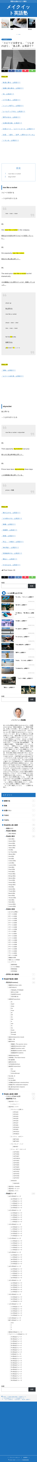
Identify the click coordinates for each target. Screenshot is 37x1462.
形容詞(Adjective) (14, 1055)
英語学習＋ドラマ (13, 1106)
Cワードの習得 (13, 918)
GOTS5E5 (16, 1165)
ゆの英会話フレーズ (16, 1299)
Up (12, 1028)
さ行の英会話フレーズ (15, 1224)
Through (13, 1034)
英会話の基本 (20, 836)
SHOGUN (14, 1180)
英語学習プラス (20, 1098)
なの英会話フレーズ (16, 1255)
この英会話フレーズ (16, 1221)
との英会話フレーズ (16, 1249)
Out (12, 1019)
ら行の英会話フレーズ (15, 1304)
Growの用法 (12, 882)
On (12, 1017)
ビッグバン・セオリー (17, 1136)
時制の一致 (12, 1039)
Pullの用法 (12, 871)
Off (12, 1015)
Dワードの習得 (13, 920)
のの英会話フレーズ (16, 1263)
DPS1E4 (15, 1116)
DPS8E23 (16, 1134)
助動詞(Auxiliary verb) (15, 985)
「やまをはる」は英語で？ (11, 565)
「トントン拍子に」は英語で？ (12, 105)
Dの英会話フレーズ (16, 1343)
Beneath (13, 1032)
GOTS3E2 (16, 1152)
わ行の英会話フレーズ (15, 1318)
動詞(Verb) (12, 1041)
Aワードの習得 (13, 914)
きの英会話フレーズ (16, 1215)
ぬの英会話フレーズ (16, 1259)
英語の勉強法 (12, 833)
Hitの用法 (11, 887)
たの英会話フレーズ (16, 1241)
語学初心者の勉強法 (20, 974)
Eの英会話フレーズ (16, 1345)
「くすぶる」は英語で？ (10, 140)
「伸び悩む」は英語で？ (10, 547)
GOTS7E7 (16, 1178)
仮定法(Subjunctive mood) (16, 1037)
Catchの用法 (12, 906)
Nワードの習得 (13, 942)
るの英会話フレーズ (16, 1311)
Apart (12, 1004)
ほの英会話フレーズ (16, 1277)
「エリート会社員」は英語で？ (12, 376)
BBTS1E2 (16, 1139)
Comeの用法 (12, 860)
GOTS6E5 (16, 1167)
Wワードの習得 (13, 955)
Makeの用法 (12, 845)
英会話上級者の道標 (19, 1094)
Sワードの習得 (13, 951)
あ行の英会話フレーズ (15, 1196)
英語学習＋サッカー (14, 1188)
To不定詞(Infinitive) (14, 1064)
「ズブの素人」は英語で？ (11, 100)
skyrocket (12, 177)
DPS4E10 (16, 1127)
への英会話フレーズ (16, 1275)
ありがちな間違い (13, 912)
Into (12, 1023)
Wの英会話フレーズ (16, 1380)
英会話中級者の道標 (19, 979)
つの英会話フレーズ (16, 1245)
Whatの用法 (12, 854)
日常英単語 (14, 971)
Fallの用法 (12, 902)
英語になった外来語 (14, 959)
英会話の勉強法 (20, 831)
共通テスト (19, 810)
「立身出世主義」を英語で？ (11, 123)
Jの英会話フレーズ (16, 1356)
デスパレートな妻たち (17, 1109)
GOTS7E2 (16, 1171)
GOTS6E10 (16, 1169)
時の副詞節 (12, 1059)
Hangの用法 (12, 884)
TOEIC (19, 815)
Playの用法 (12, 869)
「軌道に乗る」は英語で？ (11, 82)
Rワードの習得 (13, 949)
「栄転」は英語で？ (8, 370)
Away (12, 1006)
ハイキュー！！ (15, 1104)
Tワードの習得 (13, 953)
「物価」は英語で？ (8, 524)
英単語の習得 (20, 909)
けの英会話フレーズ (16, 1219)
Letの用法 (11, 863)
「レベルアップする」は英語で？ (13, 111)
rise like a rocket (14, 174)
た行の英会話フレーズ (15, 1238)
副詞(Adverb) (12, 1062)
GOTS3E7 (16, 1156)
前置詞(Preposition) (14, 999)
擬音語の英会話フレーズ (15, 1332)
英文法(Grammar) (20, 982)
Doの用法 (11, 856)
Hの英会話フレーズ (16, 1352)
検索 (3, 583)
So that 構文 (12, 1080)
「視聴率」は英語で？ (9, 530)
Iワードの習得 (12, 931)
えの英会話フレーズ (16, 1205)
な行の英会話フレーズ (15, 1252)
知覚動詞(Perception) (17, 1052)
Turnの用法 (12, 880)
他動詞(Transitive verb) (18, 1048)
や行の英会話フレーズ (15, 1294)
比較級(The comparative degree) (18, 1084)
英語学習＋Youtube (14, 1186)
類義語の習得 (12, 957)
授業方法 (19, 801)
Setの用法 (11, 900)
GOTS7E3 (16, 1173)
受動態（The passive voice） (19, 1044)
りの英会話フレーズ (16, 1309)
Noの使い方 (12, 1076)
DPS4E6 (15, 1125)
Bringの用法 (12, 876)
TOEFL (19, 820)
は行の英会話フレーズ (15, 1266)
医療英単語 (14, 964)
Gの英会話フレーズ (16, 1350)
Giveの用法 (12, 843)
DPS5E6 (15, 1129)
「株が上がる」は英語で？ (11, 512)
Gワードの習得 (13, 927)
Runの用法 (12, 895)
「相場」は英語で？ (8, 536)
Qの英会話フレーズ (16, 1369)
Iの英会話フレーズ (16, 1354)
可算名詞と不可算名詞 (17, 990)
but (12, 1069)
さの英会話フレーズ (16, 1227)
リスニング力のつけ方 (20, 1096)
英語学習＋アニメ (13, 1101)
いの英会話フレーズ (16, 1201)
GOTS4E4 (16, 1160)
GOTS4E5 (16, 1163)
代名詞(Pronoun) (16, 994)
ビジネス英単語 (15, 966)
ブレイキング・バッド (17, 1144)
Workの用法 (12, 878)
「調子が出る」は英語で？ (11, 117)
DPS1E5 (15, 1118)
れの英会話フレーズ (16, 1313)
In (11, 1021)
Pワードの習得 (13, 946)
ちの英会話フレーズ (16, 1243)
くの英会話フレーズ (16, 1217)
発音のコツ (20, 828)
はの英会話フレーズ (16, 1269)
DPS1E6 (15, 1120)
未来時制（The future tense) (17, 1057)
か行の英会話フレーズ (15, 1210)
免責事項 (25, 1457)
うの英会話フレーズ (16, 1203)
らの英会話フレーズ (16, 1306)
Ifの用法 (11, 850)
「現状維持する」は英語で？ (11, 553)
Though (13, 1071)
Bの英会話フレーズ (16, 1339)
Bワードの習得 (13, 916)
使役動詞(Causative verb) (18, 1050)
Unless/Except (15, 1073)
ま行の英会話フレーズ (15, 1280)
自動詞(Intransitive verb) (18, 1046)
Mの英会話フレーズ (16, 1360)
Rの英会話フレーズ (16, 1371)
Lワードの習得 (13, 938)
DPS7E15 (16, 1131)
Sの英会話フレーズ (16, 1373)
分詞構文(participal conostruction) (19, 1082)
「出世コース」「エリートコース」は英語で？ (18, 129)
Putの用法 (11, 867)
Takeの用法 (12, 847)
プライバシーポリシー (15, 1457)
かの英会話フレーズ (16, 1213)
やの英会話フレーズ (16, 1297)
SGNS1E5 (16, 1183)
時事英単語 (14, 969)
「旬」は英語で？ (7, 94)
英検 (19, 805)
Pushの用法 (12, 873)
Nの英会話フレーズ (16, 1363)
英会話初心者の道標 (19, 825)
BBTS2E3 (16, 1141)
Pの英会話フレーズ (16, 1367)
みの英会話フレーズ (16, 1285)
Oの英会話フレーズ (16, 1365)
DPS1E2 (15, 1112)
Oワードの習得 (13, 944)
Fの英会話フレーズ (16, 1347)
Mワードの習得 (13, 940)
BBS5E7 (15, 1146)
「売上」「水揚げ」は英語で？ (12, 541)
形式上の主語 (14, 992)
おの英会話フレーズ (16, 1207)
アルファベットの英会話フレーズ (18, 1334)
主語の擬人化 (14, 996)
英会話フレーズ (20, 1193)
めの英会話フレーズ (16, 1289)
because (11, 1078)
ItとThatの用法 (13, 852)
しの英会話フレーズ (16, 1229)
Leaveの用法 (12, 865)
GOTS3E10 (16, 1158)
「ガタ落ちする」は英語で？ (11, 518)
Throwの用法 (12, 897)
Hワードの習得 (13, 929)
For (12, 1008)
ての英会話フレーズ (16, 1247)
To (11, 1025)
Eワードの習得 (13, 922)
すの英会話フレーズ (6, 39)
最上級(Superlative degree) (17, 1087)
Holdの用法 (12, 889)
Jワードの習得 (13, 933)
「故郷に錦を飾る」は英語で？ (12, 88)
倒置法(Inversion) (14, 1089)
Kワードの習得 (13, 935)
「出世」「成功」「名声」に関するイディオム (18, 135)
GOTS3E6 (16, 1154)
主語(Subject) (13, 987)
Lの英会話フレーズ (16, 1358)
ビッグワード (12, 962)
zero (12, 1322)
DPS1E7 (15, 1123)
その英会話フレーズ (16, 1235)
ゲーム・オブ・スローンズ (18, 1149)
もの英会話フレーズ (16, 1291)
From (12, 1010)
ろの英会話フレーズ (16, 1315)
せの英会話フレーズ (16, 1233)
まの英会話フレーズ (16, 1283)
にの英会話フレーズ (16, 1257)
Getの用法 (11, 839)
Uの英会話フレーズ (16, 1378)
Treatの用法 (12, 891)
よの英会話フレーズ (16, 1301)
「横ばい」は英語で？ (9, 559)
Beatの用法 (12, 893)
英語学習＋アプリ (13, 1190)
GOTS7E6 (16, 1175)
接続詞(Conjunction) (15, 1066)
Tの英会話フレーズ (16, 1376)
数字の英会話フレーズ (15, 1320)
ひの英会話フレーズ (16, 1271)
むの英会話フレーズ (16, 1287)
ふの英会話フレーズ (16, 1273)
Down (12, 1030)
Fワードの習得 (13, 925)
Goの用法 (11, 858)
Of (11, 1012)
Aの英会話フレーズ (16, 1336)
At (11, 1002)
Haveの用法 (12, 841)
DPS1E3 (15, 1114)
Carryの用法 (12, 904)
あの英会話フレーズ (16, 1199)
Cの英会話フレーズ (16, 1341)
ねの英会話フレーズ (16, 1261)
